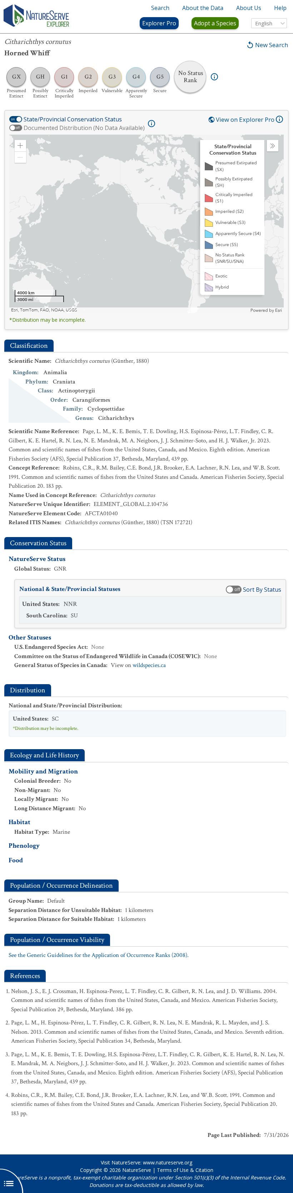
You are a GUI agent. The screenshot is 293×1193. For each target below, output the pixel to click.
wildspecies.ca (149, 665)
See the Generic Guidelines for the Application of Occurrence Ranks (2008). (99, 955)
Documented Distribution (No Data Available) (84, 128)
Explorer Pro (159, 23)
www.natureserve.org (167, 1162)
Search (160, 8)
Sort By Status (262, 589)
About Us (248, 8)
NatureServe (136, 1170)
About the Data (202, 8)
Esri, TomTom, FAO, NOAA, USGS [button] (44, 310)
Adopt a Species (215, 23)
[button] (20, 145)
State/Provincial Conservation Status (73, 119)
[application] (146, 224)
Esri (278, 310)
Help (280, 8)
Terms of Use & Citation (185, 1170)
